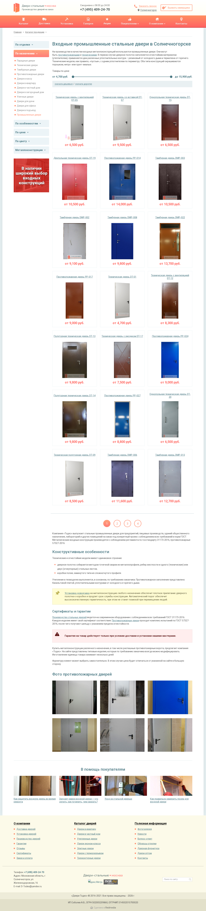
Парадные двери (26, 60)
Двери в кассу (24, 78)
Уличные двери (25, 96)
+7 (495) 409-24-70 (95, 9)
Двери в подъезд (26, 110)
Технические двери (27, 65)
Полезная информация (151, 823)
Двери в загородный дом (30, 92)
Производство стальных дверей (69, 617)
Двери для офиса (26, 105)
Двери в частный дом (28, 87)
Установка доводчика (77, 593)
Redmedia (110, 907)
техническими (89, 55)
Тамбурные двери (26, 69)
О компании (22, 823)
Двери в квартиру (26, 83)
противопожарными (69, 55)
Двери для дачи (25, 101)
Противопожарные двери (30, 74)
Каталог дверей (85, 823)
